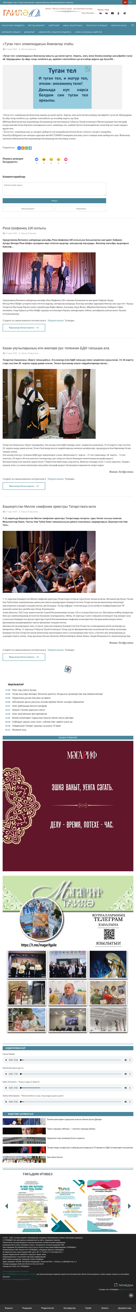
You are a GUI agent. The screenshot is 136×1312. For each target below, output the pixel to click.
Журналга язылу (11, 32)
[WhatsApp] (26, 148)
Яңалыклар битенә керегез (21, 328)
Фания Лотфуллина (29, 353)
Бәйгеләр (54, 25)
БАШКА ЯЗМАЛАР (68, 737)
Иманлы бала (119, 25)
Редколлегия (47, 1308)
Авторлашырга (28, 209)
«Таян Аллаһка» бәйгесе (88, 32)
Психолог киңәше (96, 25)
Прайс (88, 1308)
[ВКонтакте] (19, 148)
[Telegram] (124, 13)
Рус (130, 2)
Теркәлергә (81, 209)
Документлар (124, 1308)
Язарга (54, 201)
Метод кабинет (36, 25)
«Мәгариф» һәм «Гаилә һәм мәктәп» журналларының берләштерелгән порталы (38, 2)
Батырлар (29, 32)
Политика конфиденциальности (16, 1279)
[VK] (100, 13)
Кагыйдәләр (70, 1308)
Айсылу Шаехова (28, 49)
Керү (107, 10)
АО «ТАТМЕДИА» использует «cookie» (19, 1274)
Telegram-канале (55, 320)
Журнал (9, 1308)
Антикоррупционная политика (16, 1271)
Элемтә (105, 1308)
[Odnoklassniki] (118, 13)
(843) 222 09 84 (126, 1289)
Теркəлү (100, 10)
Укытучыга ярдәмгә (13, 25)
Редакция (27, 1308)
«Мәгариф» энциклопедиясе (55, 32)
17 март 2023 (11, 49)
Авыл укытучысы (72, 25)
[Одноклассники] (22, 148)
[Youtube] (112, 13)
